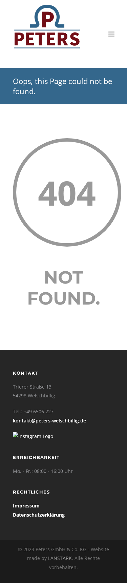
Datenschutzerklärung (39, 515)
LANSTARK (60, 558)
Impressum (26, 505)
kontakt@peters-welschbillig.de (49, 420)
